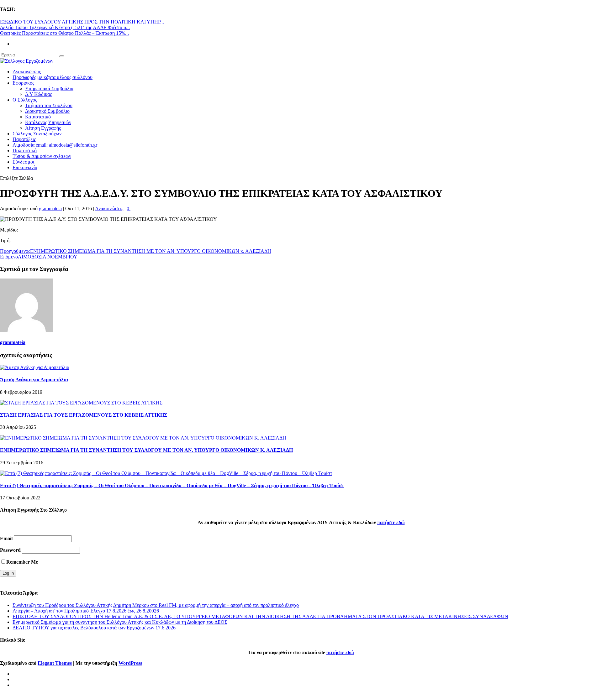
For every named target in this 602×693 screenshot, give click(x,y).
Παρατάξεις (24, 139)
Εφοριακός (23, 83)
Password (10, 550)
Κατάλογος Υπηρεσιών (48, 122)
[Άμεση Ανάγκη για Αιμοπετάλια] (34, 367)
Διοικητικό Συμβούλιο (47, 111)
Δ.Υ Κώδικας (38, 94)
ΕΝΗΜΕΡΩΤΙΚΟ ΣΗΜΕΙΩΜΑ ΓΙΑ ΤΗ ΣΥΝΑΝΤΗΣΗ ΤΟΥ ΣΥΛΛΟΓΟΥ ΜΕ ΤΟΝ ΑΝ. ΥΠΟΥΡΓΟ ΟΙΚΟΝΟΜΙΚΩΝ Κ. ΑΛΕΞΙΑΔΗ (146, 450)
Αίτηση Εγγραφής (43, 128)
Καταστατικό (38, 116)
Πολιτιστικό (25, 150)
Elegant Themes (55, 663)
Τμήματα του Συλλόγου (48, 105)
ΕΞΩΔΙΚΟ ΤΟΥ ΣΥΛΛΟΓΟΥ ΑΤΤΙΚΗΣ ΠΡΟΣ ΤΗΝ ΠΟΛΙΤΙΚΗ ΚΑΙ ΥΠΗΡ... (82, 21)
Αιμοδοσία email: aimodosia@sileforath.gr (55, 145)
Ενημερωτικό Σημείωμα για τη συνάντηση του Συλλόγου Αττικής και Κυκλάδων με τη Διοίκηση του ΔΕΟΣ (120, 622)
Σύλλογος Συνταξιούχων (37, 133)
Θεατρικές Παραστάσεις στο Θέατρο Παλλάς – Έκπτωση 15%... (64, 33)
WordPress (130, 663)
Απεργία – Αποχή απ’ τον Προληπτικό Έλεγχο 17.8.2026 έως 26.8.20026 (86, 610)
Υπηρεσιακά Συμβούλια (49, 88)
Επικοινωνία (25, 167)
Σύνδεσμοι (23, 161)
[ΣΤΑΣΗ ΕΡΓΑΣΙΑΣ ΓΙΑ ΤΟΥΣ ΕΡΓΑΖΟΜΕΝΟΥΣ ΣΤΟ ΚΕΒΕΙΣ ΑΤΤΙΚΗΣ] (81, 402)
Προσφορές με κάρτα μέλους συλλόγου (52, 77)
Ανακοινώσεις (27, 71)
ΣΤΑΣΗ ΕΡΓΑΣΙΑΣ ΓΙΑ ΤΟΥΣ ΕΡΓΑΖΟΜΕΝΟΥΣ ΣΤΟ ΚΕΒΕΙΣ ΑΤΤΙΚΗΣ (83, 415)
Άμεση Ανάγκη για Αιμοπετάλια (34, 379)
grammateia (50, 208)
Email (6, 538)
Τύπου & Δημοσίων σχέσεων (42, 156)
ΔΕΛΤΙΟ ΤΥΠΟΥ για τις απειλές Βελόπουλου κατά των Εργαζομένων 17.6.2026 (94, 627)
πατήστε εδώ (391, 522)
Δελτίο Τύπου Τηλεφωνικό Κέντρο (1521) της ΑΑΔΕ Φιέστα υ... (65, 27)
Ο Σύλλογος (25, 99)
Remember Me (22, 562)
